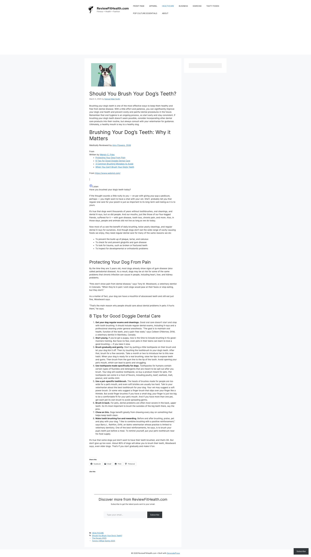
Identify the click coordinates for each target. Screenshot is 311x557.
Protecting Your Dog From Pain (110, 157)
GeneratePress (173, 553)
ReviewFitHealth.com (113, 8)
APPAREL (153, 6)
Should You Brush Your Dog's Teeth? (107, 536)
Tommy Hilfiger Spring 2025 (103, 541)
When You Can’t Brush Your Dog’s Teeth (114, 167)
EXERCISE (197, 6)
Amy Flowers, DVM (121, 145)
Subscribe (154, 515)
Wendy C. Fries (107, 154)
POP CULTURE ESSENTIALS (145, 13)
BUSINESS (183, 6)
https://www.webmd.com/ (107, 173)
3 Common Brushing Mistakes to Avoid (114, 164)
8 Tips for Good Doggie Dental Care (112, 161)
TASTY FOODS (212, 6)
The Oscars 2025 (99, 538)
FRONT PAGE (138, 6)
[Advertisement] (155, 38)
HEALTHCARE (168, 6)
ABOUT (165, 13)
